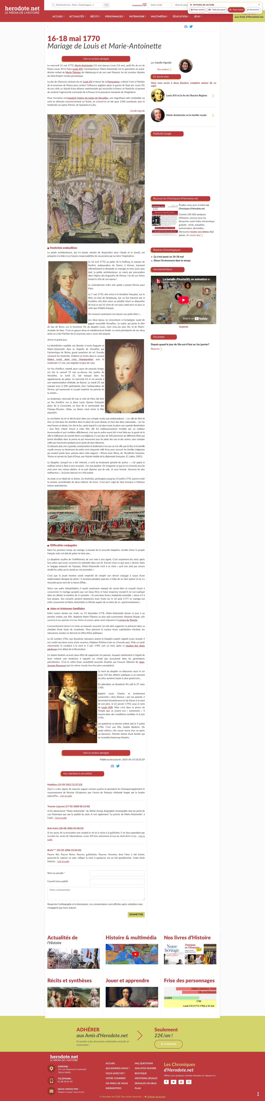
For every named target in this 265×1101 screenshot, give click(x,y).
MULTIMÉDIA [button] (158, 16)
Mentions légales (146, 1078)
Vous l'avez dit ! (115, 1073)
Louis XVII (107, 707)
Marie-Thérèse (73, 72)
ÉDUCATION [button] (180, 16)
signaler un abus (145, 1083)
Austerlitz (183, 327)
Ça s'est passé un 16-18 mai (169, 257)
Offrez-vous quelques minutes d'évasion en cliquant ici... (190, 1076)
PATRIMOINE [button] (136, 16)
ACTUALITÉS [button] (76, 16)
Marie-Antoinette (84, 65)
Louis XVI (78, 69)
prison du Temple (128, 620)
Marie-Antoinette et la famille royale (186, 115)
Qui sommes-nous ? (118, 1068)
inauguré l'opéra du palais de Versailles (87, 98)
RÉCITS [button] (94, 16)
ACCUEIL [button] (57, 16)
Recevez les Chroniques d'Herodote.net (175, 198)
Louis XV (87, 82)
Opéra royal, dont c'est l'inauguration (70, 359)
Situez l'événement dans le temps (172, 260)
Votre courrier (116, 1078)
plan (138, 1088)
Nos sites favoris (145, 1068)
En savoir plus (161, 76)
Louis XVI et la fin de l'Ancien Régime (186, 95)
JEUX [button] (197, 16)
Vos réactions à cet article (77, 773)
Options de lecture (156, 1096)
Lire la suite (66, 796)
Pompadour (113, 82)
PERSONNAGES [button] (114, 16)
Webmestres (113, 1088)
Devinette (159, 337)
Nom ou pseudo (56, 873)
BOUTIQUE (141, 1073)
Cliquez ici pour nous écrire (71, 1092)
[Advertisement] (183, 165)
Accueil (110, 1063)
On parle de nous (117, 1083)
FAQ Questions (144, 1063)
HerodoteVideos (162, 269)
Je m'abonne (168, 1044)
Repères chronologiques (167, 250)
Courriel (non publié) (57, 881)
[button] (258, 1094)
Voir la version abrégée (96, 59)
